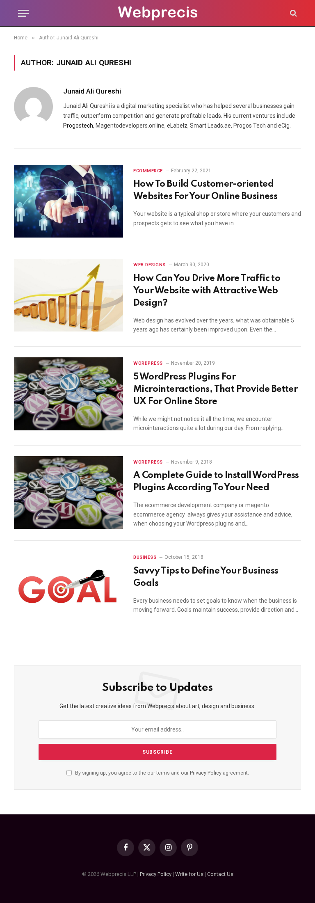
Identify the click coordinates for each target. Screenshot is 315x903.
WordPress (148, 363)
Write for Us (189, 874)
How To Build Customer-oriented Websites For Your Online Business (205, 190)
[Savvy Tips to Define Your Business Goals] (68, 587)
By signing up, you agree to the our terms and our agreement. (161, 773)
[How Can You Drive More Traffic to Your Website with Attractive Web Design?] (68, 295)
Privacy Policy (205, 773)
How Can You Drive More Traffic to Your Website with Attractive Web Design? (206, 291)
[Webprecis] (157, 13)
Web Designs (149, 264)
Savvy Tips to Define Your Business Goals (205, 577)
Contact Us (220, 874)
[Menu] (23, 13)
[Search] (292, 13)
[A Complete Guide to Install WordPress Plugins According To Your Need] (68, 492)
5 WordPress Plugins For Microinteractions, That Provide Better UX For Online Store (215, 389)
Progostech (78, 125)
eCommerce (148, 171)
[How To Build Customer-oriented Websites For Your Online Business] (68, 201)
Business (144, 557)
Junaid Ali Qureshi (92, 91)
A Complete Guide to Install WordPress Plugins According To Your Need (216, 481)
